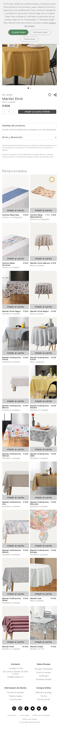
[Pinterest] (20, 708)
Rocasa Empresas (15, 692)
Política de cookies (29, 719)
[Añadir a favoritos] (49, 95)
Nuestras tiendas (43, 679)
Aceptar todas (18, 32)
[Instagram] (14, 708)
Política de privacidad (41, 715)
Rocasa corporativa (44, 668)
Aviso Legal (24, 715)
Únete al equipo (43, 672)
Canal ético (12, 715)
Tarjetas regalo (15, 696)
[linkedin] (39, 708)
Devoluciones (43, 699)
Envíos (44, 696)
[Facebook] (26, 708)
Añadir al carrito (15, 210)
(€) (37, 111)
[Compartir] (55, 95)
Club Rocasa (15, 699)
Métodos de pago (43, 692)
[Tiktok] (45, 708)
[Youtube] (33, 708)
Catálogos (43, 675)
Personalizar (29, 39)
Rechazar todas (40, 32)
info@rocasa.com (15, 677)
